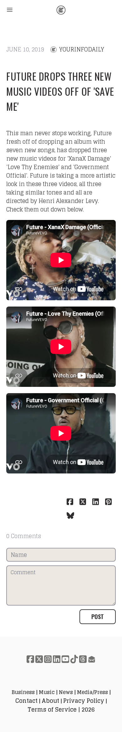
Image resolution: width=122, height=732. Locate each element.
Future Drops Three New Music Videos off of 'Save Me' (60, 91)
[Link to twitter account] (39, 659)
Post (97, 616)
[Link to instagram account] (48, 659)
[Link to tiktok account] (74, 659)
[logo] (61, 10)
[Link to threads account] (83, 659)
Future (102, 133)
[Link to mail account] (91, 659)
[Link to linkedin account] (56, 659)
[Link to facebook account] (30, 659)
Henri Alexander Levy (68, 201)
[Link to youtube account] (65, 659)
